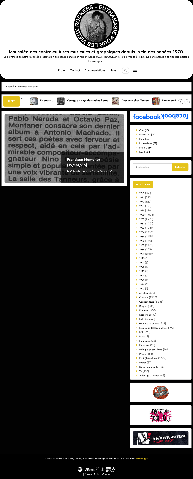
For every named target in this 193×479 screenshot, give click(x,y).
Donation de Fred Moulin (158, 100)
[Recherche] (125, 70)
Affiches (143, 293)
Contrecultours (146, 301)
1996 (141, 284)
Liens (113, 70)
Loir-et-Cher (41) (147, 147)
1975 (141, 193)
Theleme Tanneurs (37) (102, 171)
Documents (144, 310)
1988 (141, 249)
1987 (141, 245)
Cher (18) (144, 130)
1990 (142, 258)
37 (71, 171)
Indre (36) (144, 139)
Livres (142, 336)
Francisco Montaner (82, 171)
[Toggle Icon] (134, 70)
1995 (141, 280)
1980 (142, 215)
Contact (75, 70)
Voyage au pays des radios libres (68, 100)
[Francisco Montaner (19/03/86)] (64, 148)
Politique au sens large (150, 349)
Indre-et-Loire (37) (148, 143)
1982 (141, 223)
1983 (141, 228)
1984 (141, 232)
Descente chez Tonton (115, 100)
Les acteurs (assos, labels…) (153, 328)
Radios (142, 362)
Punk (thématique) (148, 358)
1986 (141, 241)
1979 (141, 210)
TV (140, 371)
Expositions (145, 314)
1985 (141, 236)
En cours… (27, 100)
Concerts (143, 297)
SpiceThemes (103, 474)
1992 (141, 267)
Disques (143, 306)
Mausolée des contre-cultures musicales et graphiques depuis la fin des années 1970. (96, 51)
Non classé (144, 341)
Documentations (94, 70)
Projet (61, 70)
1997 (141, 288)
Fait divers (144, 319)
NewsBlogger (142, 458)
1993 (141, 271)
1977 (141, 202)
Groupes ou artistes (149, 323)
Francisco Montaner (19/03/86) (83, 162)
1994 (141, 275)
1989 (141, 254)
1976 (141, 197)
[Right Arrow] (187, 101)
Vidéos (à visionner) (149, 375)
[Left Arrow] (180, 101)
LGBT (142, 332)
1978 (141, 206)
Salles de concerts (148, 367)
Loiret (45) (144, 152)
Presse (142, 354)
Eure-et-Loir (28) (147, 134)
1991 (141, 262)
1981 (141, 219)
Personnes (144, 345)
